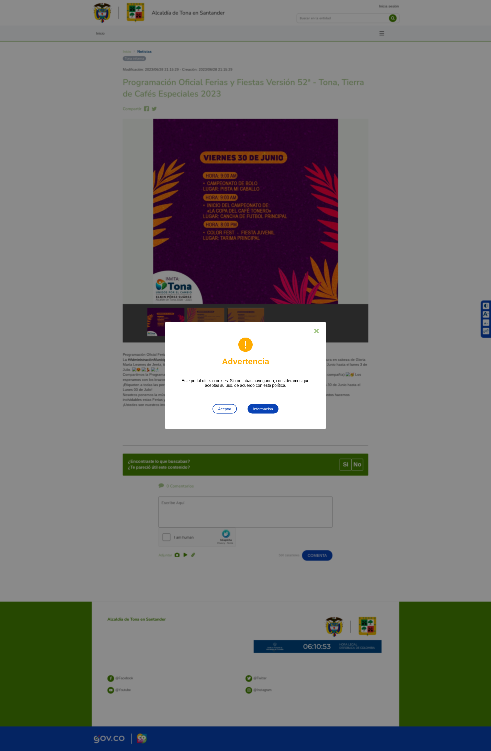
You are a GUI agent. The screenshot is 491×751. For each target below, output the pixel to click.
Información (263, 409)
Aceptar (224, 409)
